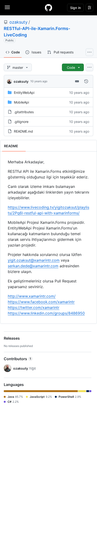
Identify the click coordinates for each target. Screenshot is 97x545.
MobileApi (21, 102)
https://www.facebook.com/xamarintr (41, 301)
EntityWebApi (24, 93)
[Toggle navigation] (7, 7)
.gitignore (21, 122)
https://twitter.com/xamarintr (33, 307)
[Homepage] (48, 7)
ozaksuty (18, 22)
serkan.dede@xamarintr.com (33, 266)
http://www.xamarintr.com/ (32, 296)
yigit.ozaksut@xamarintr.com (34, 260)
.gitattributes (24, 112)
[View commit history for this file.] (86, 81)
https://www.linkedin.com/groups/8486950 (46, 313)
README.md (23, 131)
